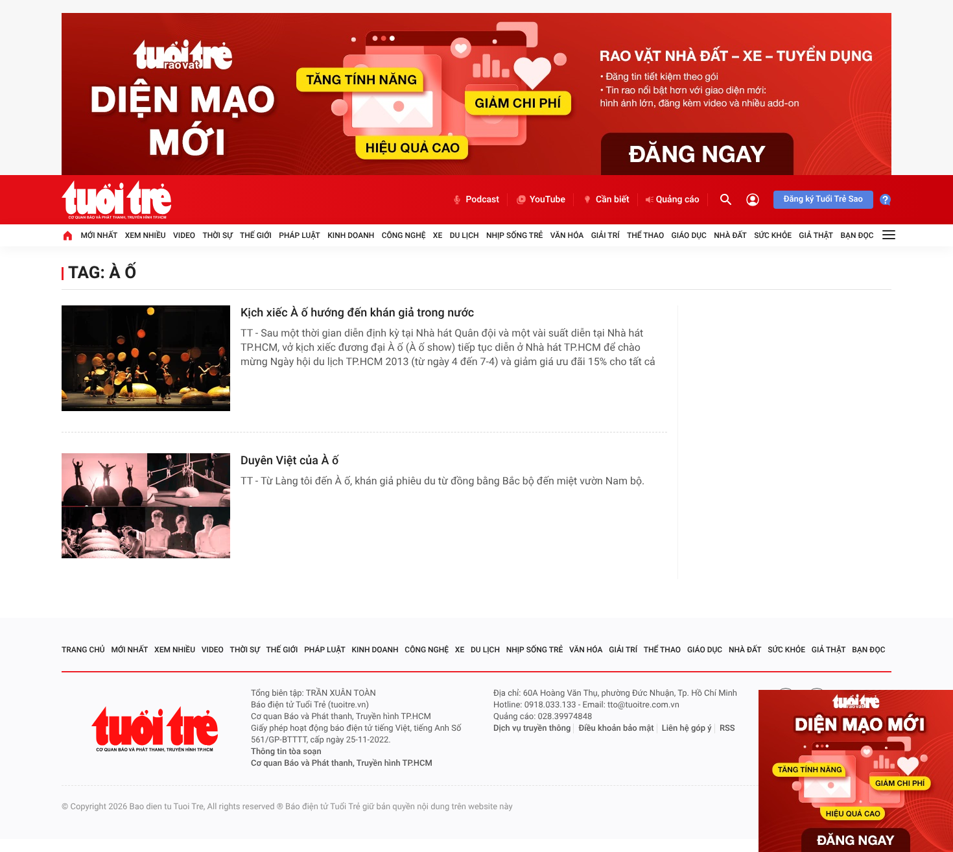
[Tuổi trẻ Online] (156, 729)
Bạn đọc (857, 235)
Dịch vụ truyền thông (532, 728)
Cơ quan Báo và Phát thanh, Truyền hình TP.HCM (341, 763)
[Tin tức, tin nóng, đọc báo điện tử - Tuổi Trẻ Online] (116, 199)
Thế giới (256, 235)
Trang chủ (83, 649)
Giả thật (816, 235)
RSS (727, 728)
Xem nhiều (145, 235)
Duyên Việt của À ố (289, 460)
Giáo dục (689, 235)
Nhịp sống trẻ (514, 235)
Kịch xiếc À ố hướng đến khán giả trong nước (357, 313)
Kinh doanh (350, 235)
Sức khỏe (773, 235)
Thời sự (217, 235)
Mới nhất (98, 235)
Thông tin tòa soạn (286, 752)
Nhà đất (730, 235)
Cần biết (612, 200)
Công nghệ (404, 235)
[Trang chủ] (67, 235)
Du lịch (464, 235)
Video (184, 235)
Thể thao (645, 235)
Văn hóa (567, 235)
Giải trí (605, 235)
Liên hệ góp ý (687, 728)
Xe (437, 235)
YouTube (547, 200)
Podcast (482, 200)
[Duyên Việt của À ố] (146, 506)
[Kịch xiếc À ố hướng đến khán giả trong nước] (146, 358)
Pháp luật (299, 235)
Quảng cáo (678, 200)
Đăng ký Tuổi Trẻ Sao (823, 199)
